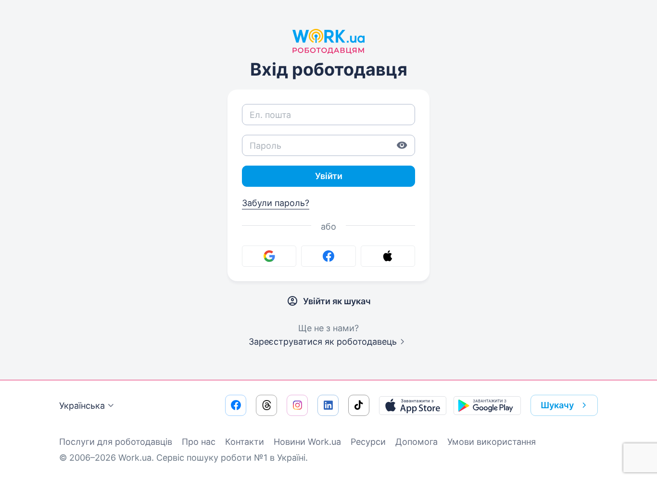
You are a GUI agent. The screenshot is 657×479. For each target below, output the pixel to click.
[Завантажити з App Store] (412, 405)
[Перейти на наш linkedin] (328, 405)
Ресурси (368, 442)
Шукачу (557, 405)
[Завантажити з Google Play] (487, 405)
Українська (82, 406)
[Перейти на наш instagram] (297, 405)
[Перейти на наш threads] (266, 405)
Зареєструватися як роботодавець (323, 342)
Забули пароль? (275, 203)
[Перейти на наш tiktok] (358, 405)
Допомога (416, 442)
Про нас (198, 442)
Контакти (244, 442)
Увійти (328, 176)
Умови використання (491, 442)
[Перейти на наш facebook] (235, 405)
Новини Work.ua (307, 442)
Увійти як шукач (337, 301)
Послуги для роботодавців (115, 442)
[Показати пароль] (402, 145)
